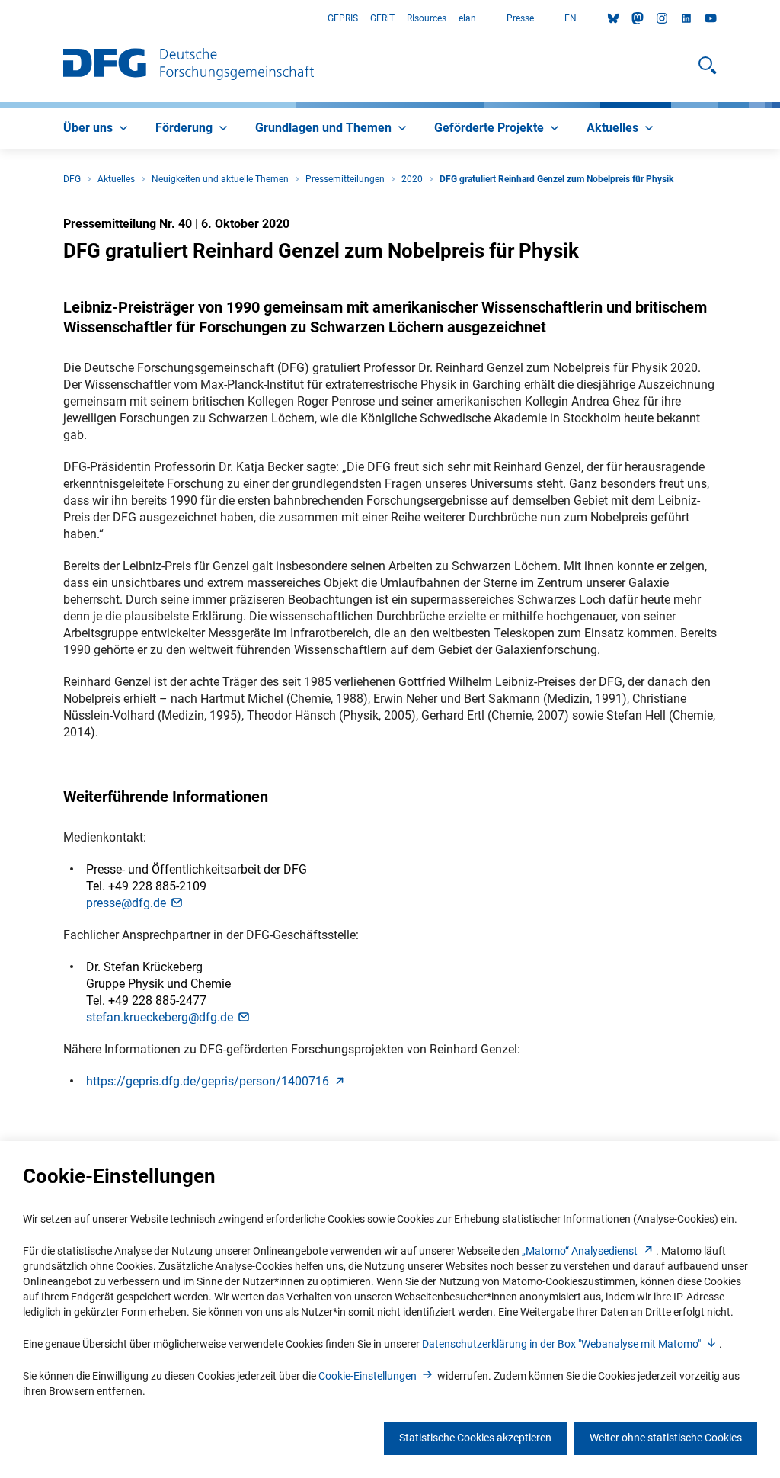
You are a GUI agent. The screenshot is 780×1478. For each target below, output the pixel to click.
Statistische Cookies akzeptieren (475, 1438)
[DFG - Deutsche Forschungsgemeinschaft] (188, 65)
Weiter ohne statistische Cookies (666, 1438)
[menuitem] (97, 129)
